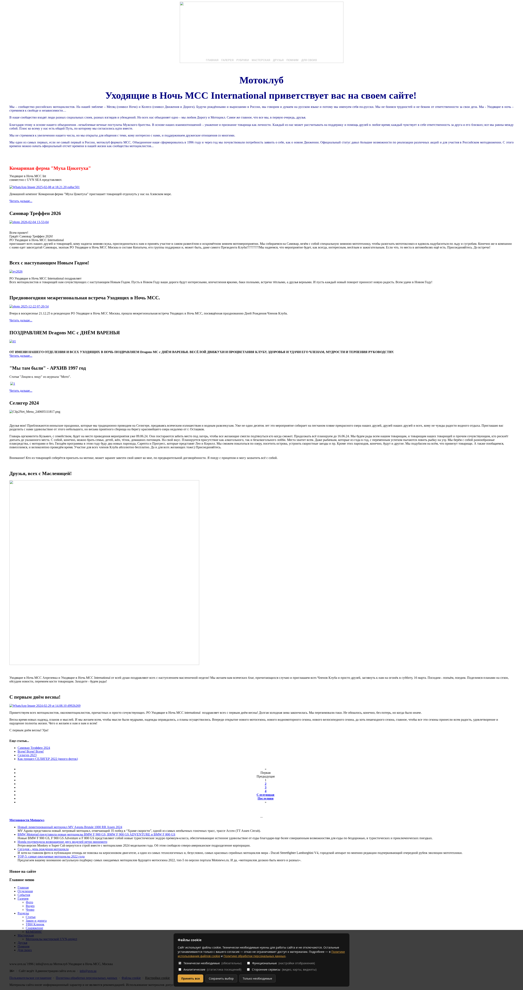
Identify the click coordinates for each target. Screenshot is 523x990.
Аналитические (212, 969)
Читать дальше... (20, 201)
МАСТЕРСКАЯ (261, 60)
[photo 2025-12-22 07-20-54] (29, 306)
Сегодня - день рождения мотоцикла (43, 849)
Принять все (190, 978)
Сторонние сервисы (284, 969)
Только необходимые (257, 978)
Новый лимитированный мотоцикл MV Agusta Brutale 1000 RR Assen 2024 (70, 827)
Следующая (265, 794)
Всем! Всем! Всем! (31, 751)
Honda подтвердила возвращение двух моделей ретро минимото (62, 841)
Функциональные (283, 963)
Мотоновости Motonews (26, 820)
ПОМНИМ (292, 60)
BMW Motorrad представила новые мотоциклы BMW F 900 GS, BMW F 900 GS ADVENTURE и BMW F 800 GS (96, 834)
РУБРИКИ (242, 60)
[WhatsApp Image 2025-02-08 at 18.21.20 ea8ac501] (44, 187)
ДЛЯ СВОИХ (309, 60)
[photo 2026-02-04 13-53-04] (29, 222)
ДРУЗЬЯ (278, 60)
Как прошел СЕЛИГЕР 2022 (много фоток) (48, 759)
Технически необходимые (212, 963)
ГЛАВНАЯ (212, 60)
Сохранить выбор (221, 978)
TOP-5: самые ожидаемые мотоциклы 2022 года (51, 856)
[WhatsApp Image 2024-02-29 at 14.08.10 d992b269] (44, 705)
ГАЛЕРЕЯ (227, 60)
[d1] (12, 341)
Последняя (266, 798)
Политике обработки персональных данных (254, 956)
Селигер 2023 (27, 755)
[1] (12, 383)
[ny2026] (15, 271)
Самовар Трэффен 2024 (34, 747)
